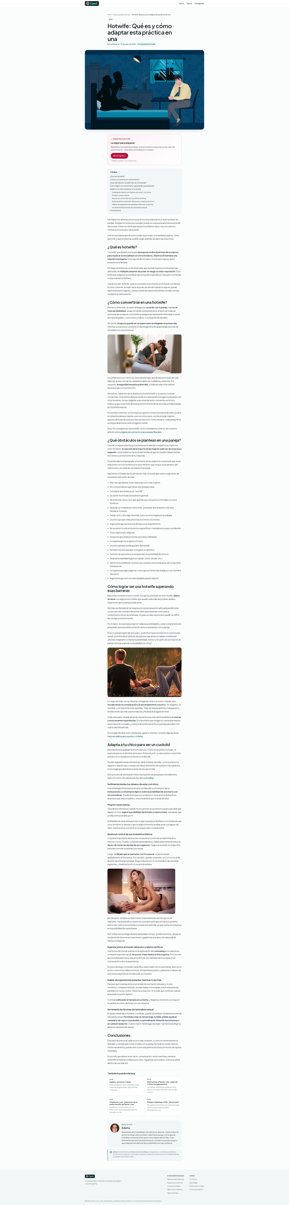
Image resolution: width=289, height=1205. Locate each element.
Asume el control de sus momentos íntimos (129, 198)
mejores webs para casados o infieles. (125, 736)
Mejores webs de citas (175, 1179)
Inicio (181, 3)
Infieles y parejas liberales (122, 15)
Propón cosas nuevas (120, 195)
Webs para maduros (174, 1189)
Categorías (199, 3)
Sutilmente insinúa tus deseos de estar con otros (131, 192)
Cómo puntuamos (196, 1189)
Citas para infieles (173, 1186)
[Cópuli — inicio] (92, 3)
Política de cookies (196, 1186)
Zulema (126, 1127)
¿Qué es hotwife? (117, 176)
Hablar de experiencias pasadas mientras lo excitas (132, 204)
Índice (114, 172)
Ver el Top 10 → (119, 156)
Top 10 (189, 3)
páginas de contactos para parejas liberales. (141, 432)
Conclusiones (115, 210)
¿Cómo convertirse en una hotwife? (124, 179)
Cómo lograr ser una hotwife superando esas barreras (132, 186)
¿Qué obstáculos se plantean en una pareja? (128, 182)
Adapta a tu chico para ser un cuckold (125, 189)
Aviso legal (193, 1183)
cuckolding (148, 778)
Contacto (193, 1179)
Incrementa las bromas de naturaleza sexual (129, 207)
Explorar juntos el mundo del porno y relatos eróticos (133, 201)
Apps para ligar (172, 1193)
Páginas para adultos (175, 1183)
